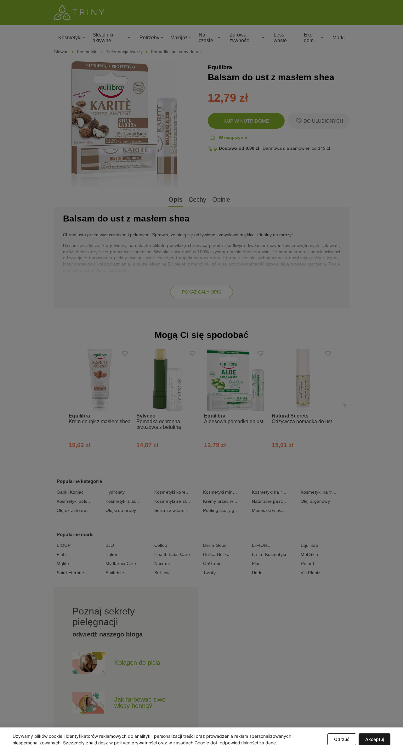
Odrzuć (341, 739)
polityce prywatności (135, 742)
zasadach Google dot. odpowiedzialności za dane (224, 742)
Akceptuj (374, 739)
